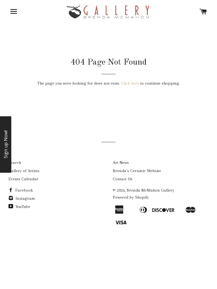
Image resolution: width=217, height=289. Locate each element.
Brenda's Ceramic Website (137, 170)
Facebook (23, 190)
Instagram (24, 198)
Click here (130, 83)
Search (14, 162)
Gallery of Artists (24, 170)
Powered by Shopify (131, 197)
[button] (5, 144)
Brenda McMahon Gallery (150, 190)
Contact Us (123, 178)
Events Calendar (23, 178)
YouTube (22, 206)
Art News (121, 162)
